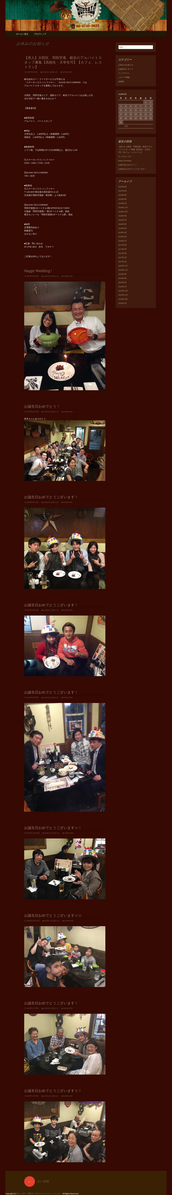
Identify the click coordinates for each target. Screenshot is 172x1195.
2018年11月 (123, 207)
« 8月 (126, 126)
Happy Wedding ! (38, 271)
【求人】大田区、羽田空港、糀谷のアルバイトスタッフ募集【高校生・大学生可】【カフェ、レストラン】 (63, 62)
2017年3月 (122, 253)
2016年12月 (123, 266)
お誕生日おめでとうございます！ (51, 497)
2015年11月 (123, 295)
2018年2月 (122, 236)
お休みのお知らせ (50, 72)
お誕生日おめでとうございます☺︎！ (53, 828)
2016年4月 (122, 278)
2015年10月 (123, 299)
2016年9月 (122, 274)
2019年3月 (122, 203)
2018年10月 (123, 211)
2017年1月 (122, 261)
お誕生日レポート (125, 69)
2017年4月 (122, 249)
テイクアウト (124, 73)
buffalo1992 (67, 72)
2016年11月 (123, 270)
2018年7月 (122, 220)
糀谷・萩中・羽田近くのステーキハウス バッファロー (39, 1193)
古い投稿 (38, 1181)
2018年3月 (122, 232)
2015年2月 (122, 303)
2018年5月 (122, 224)
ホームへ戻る (22, 34)
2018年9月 (122, 216)
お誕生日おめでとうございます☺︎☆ (53, 915)
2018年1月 (122, 241)
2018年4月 (122, 228)
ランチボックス (124, 156)
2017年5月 (122, 245)
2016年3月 (122, 282)
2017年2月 (122, 257)
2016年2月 (122, 286)
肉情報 (121, 81)
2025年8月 (122, 186)
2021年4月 (122, 191)
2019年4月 (122, 199)
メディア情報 (124, 77)
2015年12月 (123, 291)
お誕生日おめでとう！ (42, 406)
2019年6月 (122, 195)
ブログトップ (40, 34)
